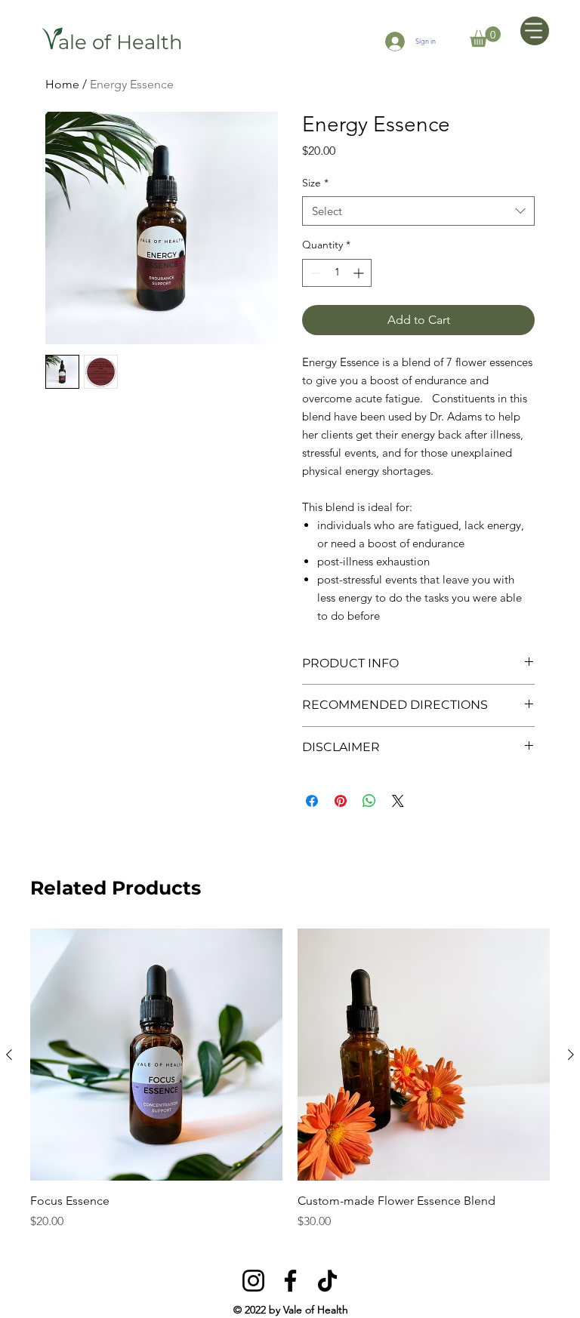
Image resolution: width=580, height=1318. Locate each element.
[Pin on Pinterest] (341, 801)
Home (62, 84)
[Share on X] (398, 801)
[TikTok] (327, 1280)
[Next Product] (571, 1054)
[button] (485, 36)
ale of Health (120, 42)
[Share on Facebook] (312, 801)
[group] (290, 1079)
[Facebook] (290, 1280)
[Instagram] (253, 1280)
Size (315, 182)
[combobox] (418, 211)
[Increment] (359, 273)
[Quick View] (156, 1054)
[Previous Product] (9, 1054)
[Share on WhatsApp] (369, 801)
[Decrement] (313, 273)
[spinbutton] (336, 273)
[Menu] (535, 31)
